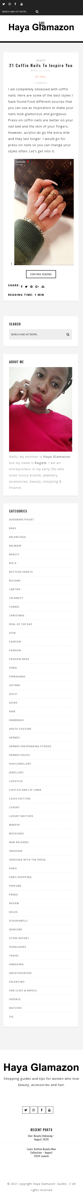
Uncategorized (20, 973)
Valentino (17, 981)
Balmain (15, 545)
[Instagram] (11, 4)
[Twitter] (5, 4)
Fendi (13, 667)
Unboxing (16, 964)
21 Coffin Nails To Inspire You (41, 65)
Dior (12, 633)
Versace (15, 999)
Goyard (14, 685)
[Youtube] (23, 4)
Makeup (14, 824)
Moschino (16, 833)
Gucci (13, 694)
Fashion (15, 641)
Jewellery (16, 772)
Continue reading (41, 274)
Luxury (14, 807)
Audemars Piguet (21, 519)
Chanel (14, 606)
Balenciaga (17, 537)
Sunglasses (17, 947)
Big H (12, 563)
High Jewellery (20, 763)
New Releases (19, 842)
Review (14, 903)
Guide (13, 702)
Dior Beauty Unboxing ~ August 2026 (41, 1137)
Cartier (14, 589)
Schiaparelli (18, 920)
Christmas (16, 615)
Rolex (13, 912)
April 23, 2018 (41, 70)
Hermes (14, 737)
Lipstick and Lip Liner (25, 790)
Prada (13, 894)
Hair (12, 711)
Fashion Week (19, 659)
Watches (15, 1008)
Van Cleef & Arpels (23, 990)
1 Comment (41, 83)
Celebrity (16, 598)
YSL (11, 1016)
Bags (12, 528)
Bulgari (15, 580)
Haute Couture (20, 729)
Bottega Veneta (21, 572)
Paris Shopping (20, 877)
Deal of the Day (20, 624)
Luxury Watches (21, 816)
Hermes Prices (19, 755)
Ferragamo (17, 676)
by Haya (41, 76)
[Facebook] (17, 4)
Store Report (19, 938)
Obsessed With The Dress (27, 859)
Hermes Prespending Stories (30, 746)
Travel (14, 955)
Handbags (16, 720)
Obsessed (16, 851)
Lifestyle (16, 781)
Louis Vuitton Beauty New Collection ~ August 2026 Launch (41, 1152)
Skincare (15, 929)
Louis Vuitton (19, 798)
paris (13, 868)
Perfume (15, 886)
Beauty (41, 60)
